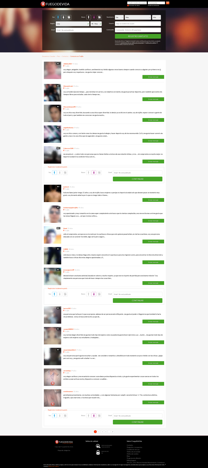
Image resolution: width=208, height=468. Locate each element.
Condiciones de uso (133, 449)
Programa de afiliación (134, 458)
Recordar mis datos (134, 5)
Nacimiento (110, 17)
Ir (167, 3)
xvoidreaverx (68, 391)
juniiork (66, 187)
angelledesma (68, 127)
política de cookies (151, 42)
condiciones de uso (125, 42)
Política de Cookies (53, 466)
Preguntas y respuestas (134, 447)
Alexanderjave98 (69, 107)
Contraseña (110, 30)
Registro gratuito (138, 36)
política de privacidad (138, 42)
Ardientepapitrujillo (70, 208)
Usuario (111, 23)
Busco (83, 17)
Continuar (137, 179)
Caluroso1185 (68, 148)
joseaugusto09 (68, 270)
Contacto (130, 445)
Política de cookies (133, 454)
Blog (128, 456)
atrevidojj (67, 371)
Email (53, 30)
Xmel (65, 228)
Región (52, 23)
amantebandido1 (69, 350)
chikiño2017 (67, 64)
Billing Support (131, 460)
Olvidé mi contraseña (153, 5)
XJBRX (65, 249)
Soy (53, 17)
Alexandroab (68, 86)
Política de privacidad (133, 452)
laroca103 (67, 308)
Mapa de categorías (64, 450)
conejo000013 (68, 329)
